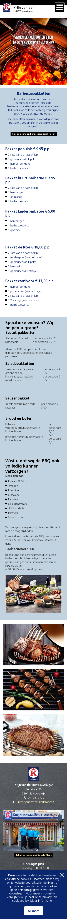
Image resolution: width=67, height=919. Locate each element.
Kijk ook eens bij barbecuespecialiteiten (33, 134)
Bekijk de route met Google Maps (34, 855)
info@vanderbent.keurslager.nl (36, 802)
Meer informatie (41, 900)
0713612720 (36, 797)
